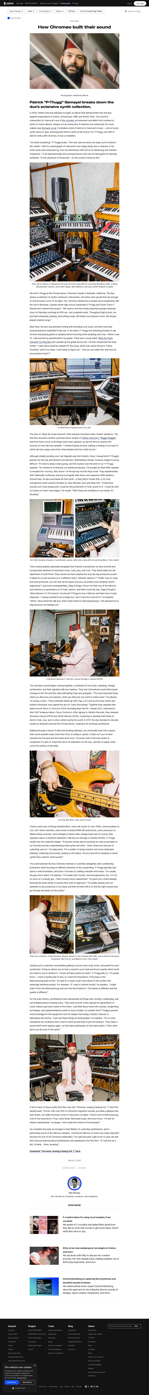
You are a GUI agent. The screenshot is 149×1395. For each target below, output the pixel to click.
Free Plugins (32, 1342)
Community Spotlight (94, 1364)
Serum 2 (31, 1349)
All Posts (71, 11)
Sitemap (78, 1386)
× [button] (35, 1365)
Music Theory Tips (74, 1338)
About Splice (92, 1330)
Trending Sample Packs (15, 1357)
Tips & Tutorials (15, 11)
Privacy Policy (53, 1386)
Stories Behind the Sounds (16, 1361)
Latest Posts (72, 1330)
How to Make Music (74, 1334)
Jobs (61, 1386)
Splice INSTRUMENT (35, 1330)
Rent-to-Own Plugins (49, 3)
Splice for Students (94, 1361)
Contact (66, 1386)
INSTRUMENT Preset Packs (37, 1334)
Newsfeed (71, 1345)
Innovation (91, 1349)
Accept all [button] (11, 1382)
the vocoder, (68, 120)
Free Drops (71, 1349)
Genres (10, 1345)
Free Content (44, 11)
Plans (90, 1353)
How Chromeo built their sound (74, 26)
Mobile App (51, 1338)
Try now (140, 3)
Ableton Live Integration (55, 1353)
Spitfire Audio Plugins (35, 1345)
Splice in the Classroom (95, 1357)
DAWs (30, 11)
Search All (11, 1330)
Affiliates (91, 1368)
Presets (10, 1349)
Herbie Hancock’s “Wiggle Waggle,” (99, 438)
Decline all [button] (27, 1382)
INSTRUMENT (31, 3)
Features (74, 21)
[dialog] (19, 1378)
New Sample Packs (14, 1353)
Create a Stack (12, 1334)
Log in (129, 3)
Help (72, 1386)
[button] (20, 1388)
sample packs (69, 1168)
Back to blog (15, 18)
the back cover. (49, 128)
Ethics (90, 1345)
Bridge (50, 1342)
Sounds (19, 3)
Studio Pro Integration (55, 1345)
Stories (58, 11)
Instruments (11, 1342)
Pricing (75, 3)
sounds (82, 1168)
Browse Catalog (13, 1338)
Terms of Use (43, 1386)
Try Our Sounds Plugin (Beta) (91, 11)
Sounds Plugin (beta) (55, 1330)
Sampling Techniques (75, 1342)
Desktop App (52, 1334)
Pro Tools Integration (54, 1349)
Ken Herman (74, 1193)
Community (65, 3)
